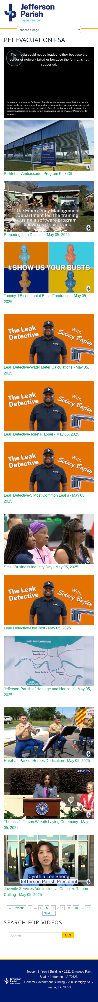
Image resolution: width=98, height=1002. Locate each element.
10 (76, 908)
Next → (49, 913)
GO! (68, 935)
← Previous (16, 908)
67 (88, 908)
